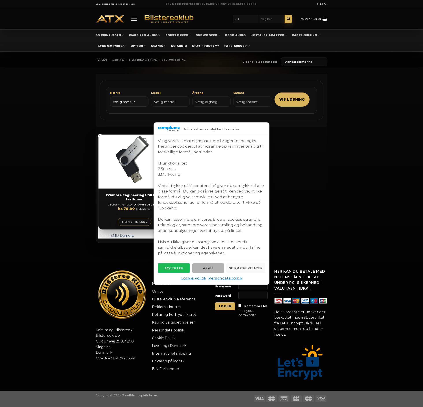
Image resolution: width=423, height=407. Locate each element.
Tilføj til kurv (134, 222)
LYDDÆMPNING (110, 46)
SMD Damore (122, 235)
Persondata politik (168, 330)
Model (156, 92)
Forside (102, 59)
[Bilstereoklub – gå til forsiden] (169, 18)
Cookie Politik (193, 278)
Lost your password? (247, 313)
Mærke (115, 92)
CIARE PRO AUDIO (143, 35)
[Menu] (134, 19)
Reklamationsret (166, 307)
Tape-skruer (235, 46)
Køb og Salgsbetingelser (173, 322)
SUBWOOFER (206, 35)
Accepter (174, 268)
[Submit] (288, 19)
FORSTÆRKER (176, 35)
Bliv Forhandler (165, 369)
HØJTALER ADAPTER (267, 35)
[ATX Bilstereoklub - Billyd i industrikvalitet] (110, 19)
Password (223, 295)
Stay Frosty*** (205, 46)
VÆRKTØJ (118, 59)
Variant (238, 92)
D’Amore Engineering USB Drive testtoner (134, 197)
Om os (157, 291)
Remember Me (256, 306)
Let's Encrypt (291, 323)
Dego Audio (235, 35)
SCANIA (157, 46)
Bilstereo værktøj (143, 59)
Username (223, 286)
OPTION (136, 46)
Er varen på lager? (168, 361)
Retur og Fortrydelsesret (174, 315)
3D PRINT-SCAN (108, 35)
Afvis (208, 268)
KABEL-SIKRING (304, 35)
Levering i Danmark (169, 346)
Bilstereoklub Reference (174, 299)
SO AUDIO (179, 46)
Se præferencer (246, 268)
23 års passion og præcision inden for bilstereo (212, 4)
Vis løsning (292, 99)
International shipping (171, 353)
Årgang (197, 92)
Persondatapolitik (225, 278)
